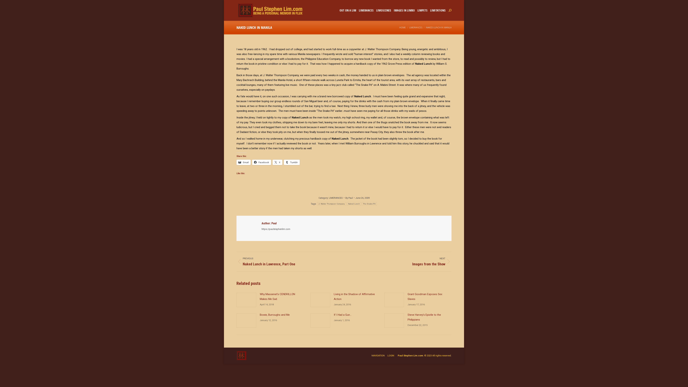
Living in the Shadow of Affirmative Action (354, 297)
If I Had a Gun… (343, 314)
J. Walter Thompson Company (332, 204)
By (349, 198)
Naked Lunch (354, 204)
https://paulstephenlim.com (276, 229)
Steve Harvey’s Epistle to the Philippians (424, 317)
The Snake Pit (369, 204)
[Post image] (246, 300)
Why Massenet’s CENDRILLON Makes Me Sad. (277, 297)
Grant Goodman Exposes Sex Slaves (425, 297)
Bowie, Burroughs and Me (275, 314)
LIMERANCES (336, 198)
